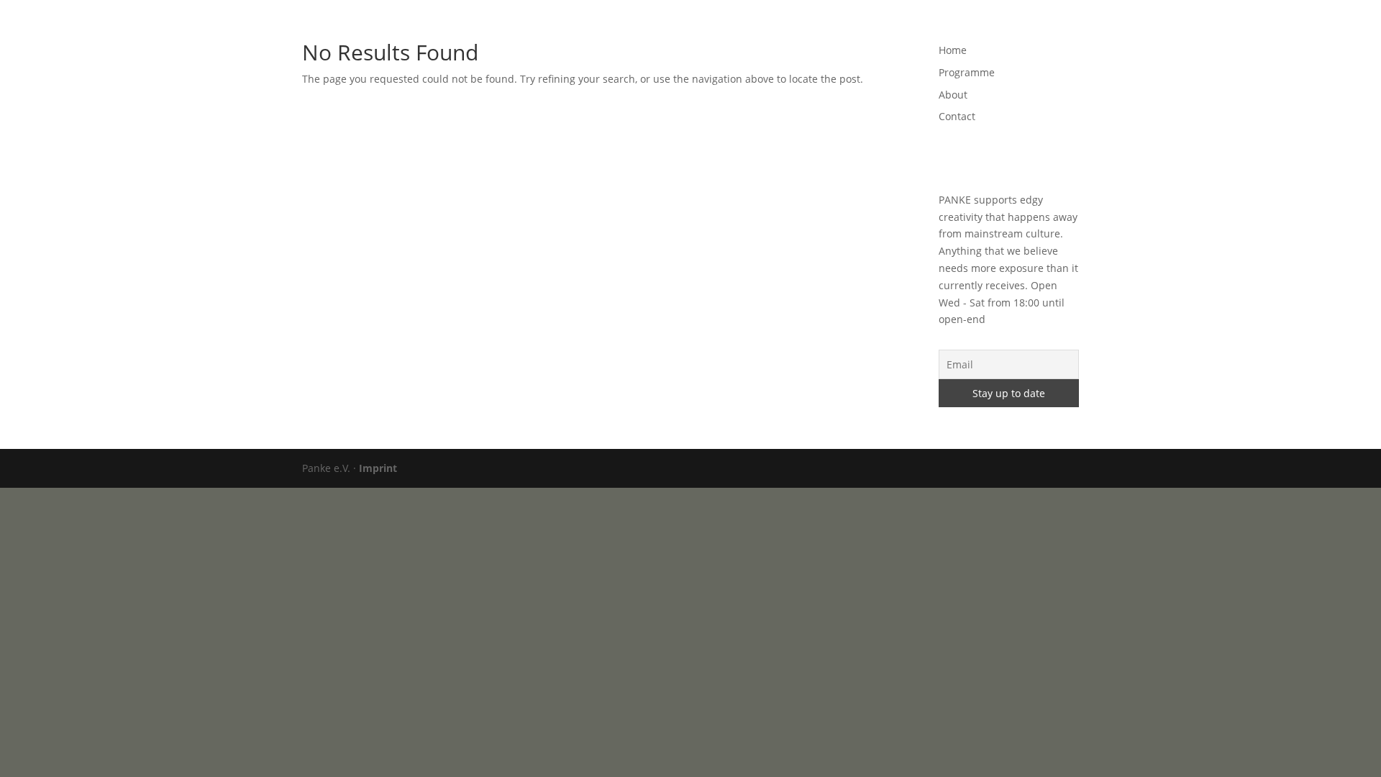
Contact (1006, 29)
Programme (890, 29)
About (953, 29)
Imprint (378, 468)
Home (828, 29)
